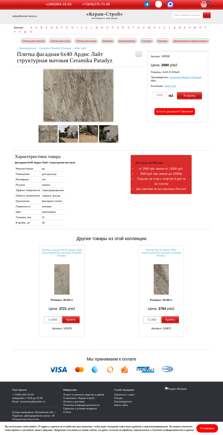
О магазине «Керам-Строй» (79, 398)
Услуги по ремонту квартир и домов (83, 394)
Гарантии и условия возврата (80, 408)
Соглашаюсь (207, 428)
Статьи (67, 412)
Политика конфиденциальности (81, 405)
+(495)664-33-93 (58, 4)
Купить (71, 319)
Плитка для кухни (86, 40)
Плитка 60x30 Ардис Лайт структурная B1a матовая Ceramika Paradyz (161, 252)
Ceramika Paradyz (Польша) (55, 48)
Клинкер (162, 40)
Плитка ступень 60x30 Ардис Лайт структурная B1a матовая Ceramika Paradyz (62, 252)
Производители (27, 48)
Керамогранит (127, 40)
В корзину (189, 95)
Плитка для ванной (33, 40)
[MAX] (170, 4)
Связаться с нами (124, 394)
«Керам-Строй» (104, 14)
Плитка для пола (60, 40)
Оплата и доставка (74, 401)
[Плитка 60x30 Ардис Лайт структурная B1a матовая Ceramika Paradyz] (161, 279)
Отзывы (118, 398)
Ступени (146, 40)
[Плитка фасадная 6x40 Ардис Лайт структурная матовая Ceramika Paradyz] (78, 95)
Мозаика (108, 40)
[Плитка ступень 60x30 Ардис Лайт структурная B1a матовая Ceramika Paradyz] (62, 279)
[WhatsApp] (158, 4)
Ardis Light (80, 48)
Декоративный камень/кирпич (190, 40)
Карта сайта (121, 405)
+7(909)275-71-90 (96, 4)
